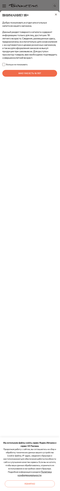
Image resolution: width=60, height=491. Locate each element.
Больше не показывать (17, 64)
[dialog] (29, 251)
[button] (56, 15)
